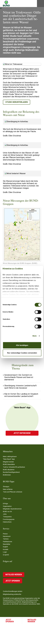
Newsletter (6, 544)
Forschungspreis (8, 519)
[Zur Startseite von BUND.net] (6, 3)
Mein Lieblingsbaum (10, 456)
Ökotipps (6, 486)
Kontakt (5, 549)
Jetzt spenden (10, 621)
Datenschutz (7, 522)
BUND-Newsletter (9, 464)
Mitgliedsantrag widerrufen (12, 594)
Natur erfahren (8, 489)
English (5, 547)
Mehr (35, 336)
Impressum (7, 536)
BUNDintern (7, 475)
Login (5, 552)
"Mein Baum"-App (9, 459)
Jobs (5, 514)
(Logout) (6, 555)
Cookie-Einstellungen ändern (12, 591)
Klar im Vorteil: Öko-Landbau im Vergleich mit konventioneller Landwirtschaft (21, 395)
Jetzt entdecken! (22, 433)
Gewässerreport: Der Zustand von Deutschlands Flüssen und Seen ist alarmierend (18, 377)
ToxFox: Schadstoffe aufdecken (14, 467)
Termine (5, 539)
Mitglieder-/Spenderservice (12, 509)
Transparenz (7, 517)
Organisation (7, 506)
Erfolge (5, 503)
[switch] (38, 312)
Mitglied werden (8, 462)
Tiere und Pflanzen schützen (12, 492)
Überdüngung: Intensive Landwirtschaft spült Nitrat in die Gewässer (20, 386)
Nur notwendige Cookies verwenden (22, 353)
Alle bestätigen (22, 345)
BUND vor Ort (7, 511)
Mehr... (39, 604)
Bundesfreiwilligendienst (11, 472)
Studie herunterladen (16, 102)
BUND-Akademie (8, 469)
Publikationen (7, 541)
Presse (5, 534)
